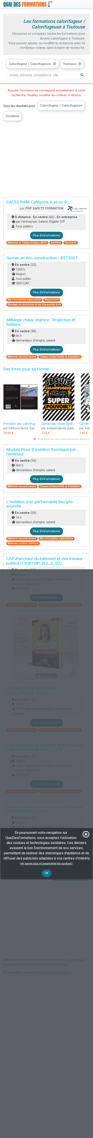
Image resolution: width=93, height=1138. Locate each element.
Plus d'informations (46, 235)
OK (47, 873)
